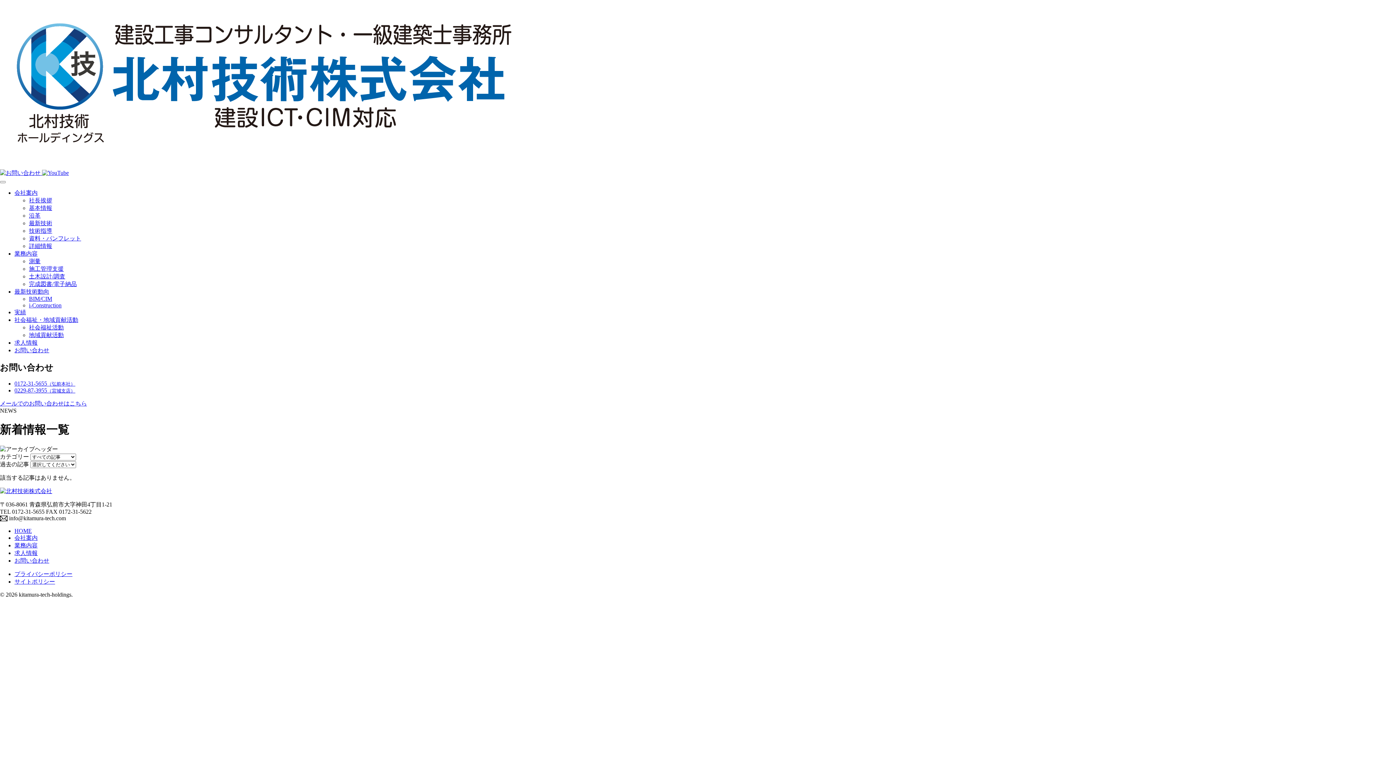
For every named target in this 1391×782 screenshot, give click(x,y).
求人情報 (26, 343)
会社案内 (26, 193)
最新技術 (40, 223)
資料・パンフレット (55, 238)
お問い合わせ (31, 350)
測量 (35, 261)
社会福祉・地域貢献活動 (46, 320)
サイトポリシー (34, 582)
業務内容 (26, 254)
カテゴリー (14, 457)
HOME (23, 531)
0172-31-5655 (44, 384)
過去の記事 (14, 464)
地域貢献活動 (46, 335)
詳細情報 (40, 246)
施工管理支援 (46, 269)
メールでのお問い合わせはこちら (43, 403)
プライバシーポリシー (43, 574)
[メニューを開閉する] (3, 182)
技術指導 (40, 231)
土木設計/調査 (47, 276)
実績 (20, 312)
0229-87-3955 (44, 390)
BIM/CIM (40, 299)
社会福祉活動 (46, 327)
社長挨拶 (40, 200)
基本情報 (40, 208)
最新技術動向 (31, 292)
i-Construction (45, 305)
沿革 (35, 216)
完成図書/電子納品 (53, 284)
